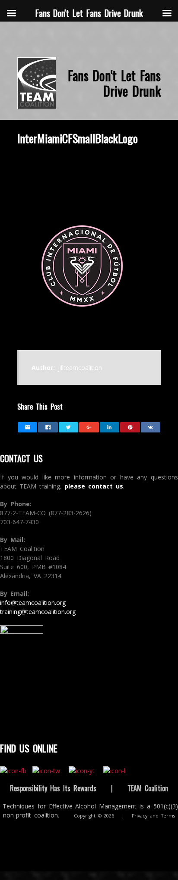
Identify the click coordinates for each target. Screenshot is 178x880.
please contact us (93, 486)
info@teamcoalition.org (33, 602)
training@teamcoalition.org (38, 612)
